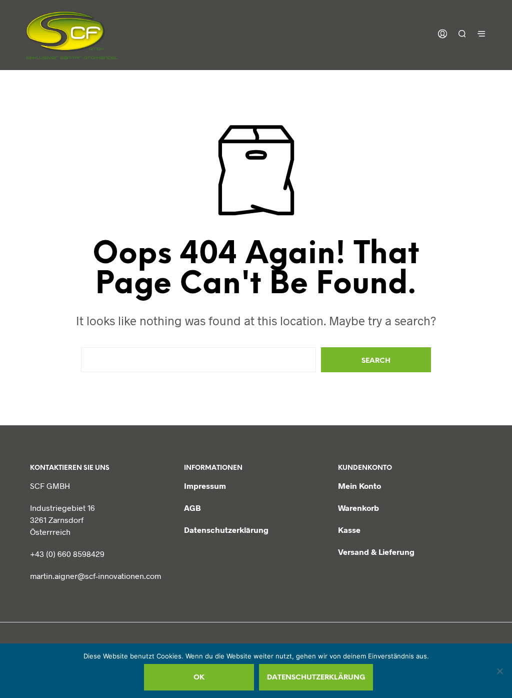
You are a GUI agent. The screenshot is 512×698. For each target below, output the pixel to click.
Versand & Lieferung (376, 551)
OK (199, 677)
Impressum (205, 485)
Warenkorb (358, 507)
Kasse (349, 529)
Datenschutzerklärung (226, 529)
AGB (192, 507)
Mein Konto (359, 485)
